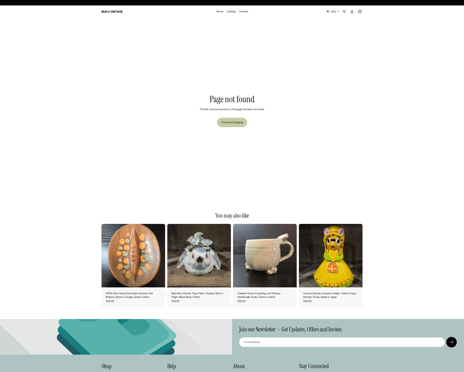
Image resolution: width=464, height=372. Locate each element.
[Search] (344, 12)
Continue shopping (232, 122)
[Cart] (360, 12)
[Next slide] (159, 256)
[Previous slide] (107, 256)
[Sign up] (451, 342)
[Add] (159, 282)
